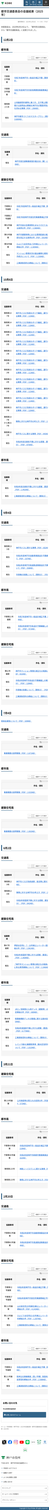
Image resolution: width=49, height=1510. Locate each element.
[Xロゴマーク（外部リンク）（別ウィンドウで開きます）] (4, 1442)
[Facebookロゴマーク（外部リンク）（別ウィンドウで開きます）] (10, 1442)
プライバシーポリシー (9, 1500)
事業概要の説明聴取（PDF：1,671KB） (20, 753)
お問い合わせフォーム (13, 1415)
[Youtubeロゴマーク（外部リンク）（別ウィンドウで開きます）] (22, 1442)
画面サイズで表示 (41, 58)
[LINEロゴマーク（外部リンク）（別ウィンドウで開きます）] (27, 1442)
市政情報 (9, 1427)
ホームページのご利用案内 (10, 1494)
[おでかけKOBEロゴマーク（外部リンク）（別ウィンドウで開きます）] (25, 1450)
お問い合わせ (7, 1482)
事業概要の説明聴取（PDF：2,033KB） (20, 792)
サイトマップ (6, 1488)
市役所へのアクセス (10, 1468)
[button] (26, 3)
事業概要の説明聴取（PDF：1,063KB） (20, 831)
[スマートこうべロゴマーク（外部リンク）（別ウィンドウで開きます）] (39, 1442)
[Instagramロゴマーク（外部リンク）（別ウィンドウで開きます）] (16, 1442)
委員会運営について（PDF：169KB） (16, 721)
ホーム (3, 1427)
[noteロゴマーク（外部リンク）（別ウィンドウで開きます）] (33, 1442)
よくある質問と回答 (10, 1477)
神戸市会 (16, 1427)
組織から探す (7, 1473)
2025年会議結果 (26, 1427)
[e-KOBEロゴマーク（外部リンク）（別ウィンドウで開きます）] (45, 1442)
